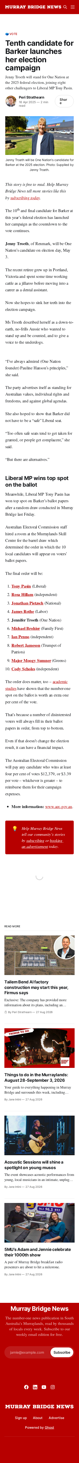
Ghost (49, 1427)
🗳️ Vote (11, 34)
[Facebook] (26, 1387)
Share (63, 101)
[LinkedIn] (35, 1387)
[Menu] (72, 7)
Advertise (56, 1418)
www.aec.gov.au (58, 806)
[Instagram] (52, 1387)
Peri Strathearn (31, 97)
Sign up (21, 1418)
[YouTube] (44, 1387)
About (38, 1418)
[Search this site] (65, 7)
